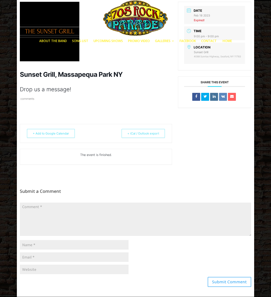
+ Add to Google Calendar (51, 133)
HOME (227, 41)
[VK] (223, 97)
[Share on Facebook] (196, 97)
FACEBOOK (188, 41)
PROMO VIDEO (139, 41)
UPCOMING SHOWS (108, 41)
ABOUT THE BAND (53, 41)
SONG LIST (80, 41)
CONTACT (209, 41)
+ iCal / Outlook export (143, 133)
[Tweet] (205, 97)
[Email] (232, 97)
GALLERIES (162, 41)
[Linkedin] (214, 97)
